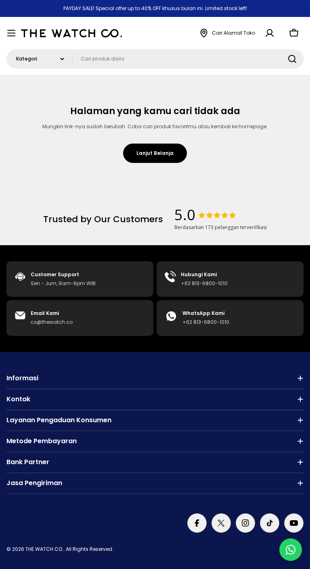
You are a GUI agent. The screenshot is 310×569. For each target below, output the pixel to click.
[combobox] (155, 59)
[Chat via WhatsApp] (290, 549)
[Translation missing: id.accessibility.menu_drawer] (11, 33)
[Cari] (292, 59)
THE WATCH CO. (44, 549)
